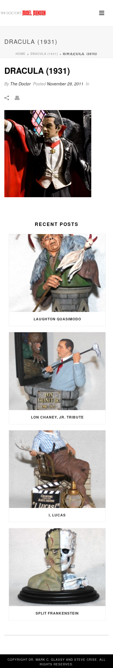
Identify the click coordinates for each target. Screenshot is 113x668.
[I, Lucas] (57, 469)
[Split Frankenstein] (57, 567)
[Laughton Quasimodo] (57, 273)
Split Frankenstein (57, 613)
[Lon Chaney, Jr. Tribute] (57, 371)
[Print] (20, 97)
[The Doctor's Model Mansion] (23, 13)
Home (20, 54)
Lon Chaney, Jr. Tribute (57, 417)
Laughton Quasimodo (57, 319)
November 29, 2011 (65, 84)
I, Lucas (57, 515)
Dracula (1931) (44, 54)
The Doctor (20, 84)
